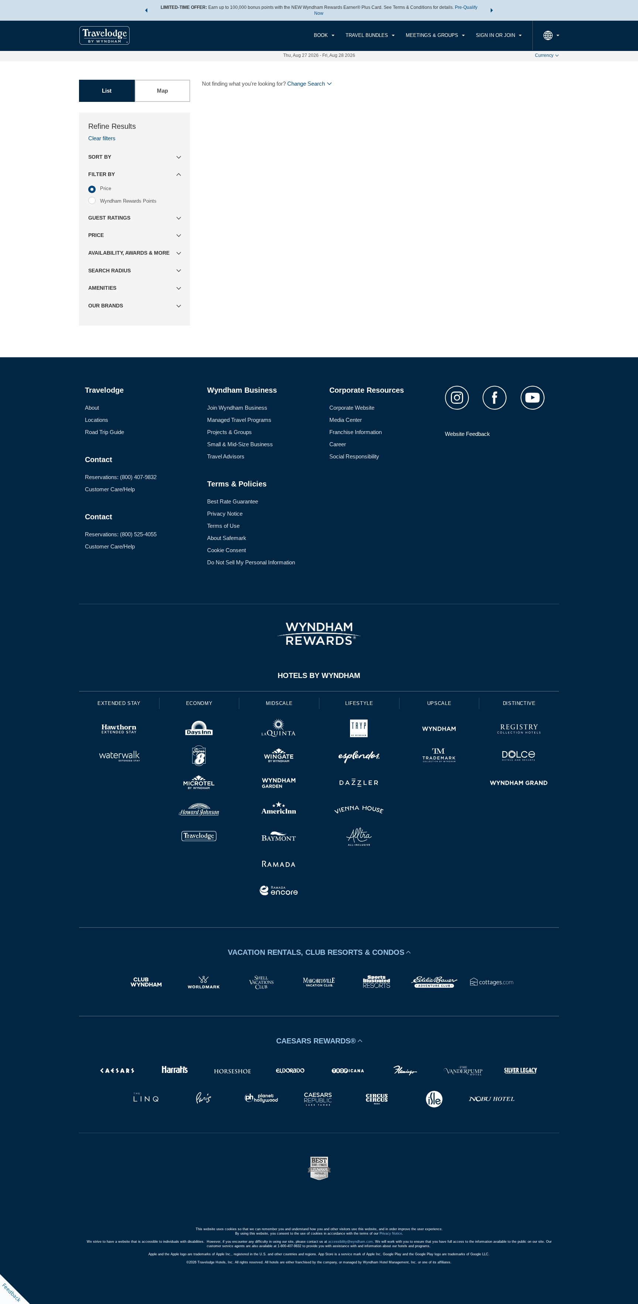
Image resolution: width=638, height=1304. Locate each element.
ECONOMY (199, 703)
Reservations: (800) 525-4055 (121, 534)
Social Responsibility (354, 456)
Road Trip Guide (104, 432)
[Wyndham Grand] (519, 784)
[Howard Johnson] (199, 811)
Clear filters (102, 138)
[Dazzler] (359, 784)
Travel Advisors (225, 456)
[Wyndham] (439, 730)
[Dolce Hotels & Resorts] (519, 757)
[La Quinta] (279, 730)
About (92, 408)
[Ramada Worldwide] (279, 865)
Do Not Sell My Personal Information (251, 562)
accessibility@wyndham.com (350, 1241)
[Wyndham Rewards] (318, 634)
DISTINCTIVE (519, 703)
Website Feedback (467, 434)
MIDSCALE (279, 703)
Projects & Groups (229, 432)
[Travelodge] (199, 838)
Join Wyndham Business (237, 408)
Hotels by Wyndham (319, 675)
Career (337, 444)
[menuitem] (324, 35)
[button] (146, 10)
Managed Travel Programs (239, 420)
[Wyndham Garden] (279, 784)
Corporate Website (351, 408)
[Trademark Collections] (439, 757)
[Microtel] (199, 784)
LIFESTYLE (359, 703)
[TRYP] (359, 730)
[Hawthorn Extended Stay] (119, 730)
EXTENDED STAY (118, 703)
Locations (96, 420)
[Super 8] (199, 757)
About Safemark (226, 538)
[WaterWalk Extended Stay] (119, 757)
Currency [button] (544, 55)
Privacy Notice (225, 513)
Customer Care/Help (110, 489)
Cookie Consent (226, 550)
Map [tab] (162, 90)
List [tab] (107, 90)
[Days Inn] (199, 730)
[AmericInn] (279, 811)
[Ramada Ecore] (279, 892)
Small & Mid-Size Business (240, 444)
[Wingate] (279, 757)
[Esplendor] (359, 757)
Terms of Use (223, 526)
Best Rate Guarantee (232, 501)
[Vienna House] (359, 811)
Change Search (306, 83)
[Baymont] (279, 838)
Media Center (345, 420)
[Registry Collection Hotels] (519, 730)
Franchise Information (355, 432)
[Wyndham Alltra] (359, 838)
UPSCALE (439, 703)
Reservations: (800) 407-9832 (121, 477)
